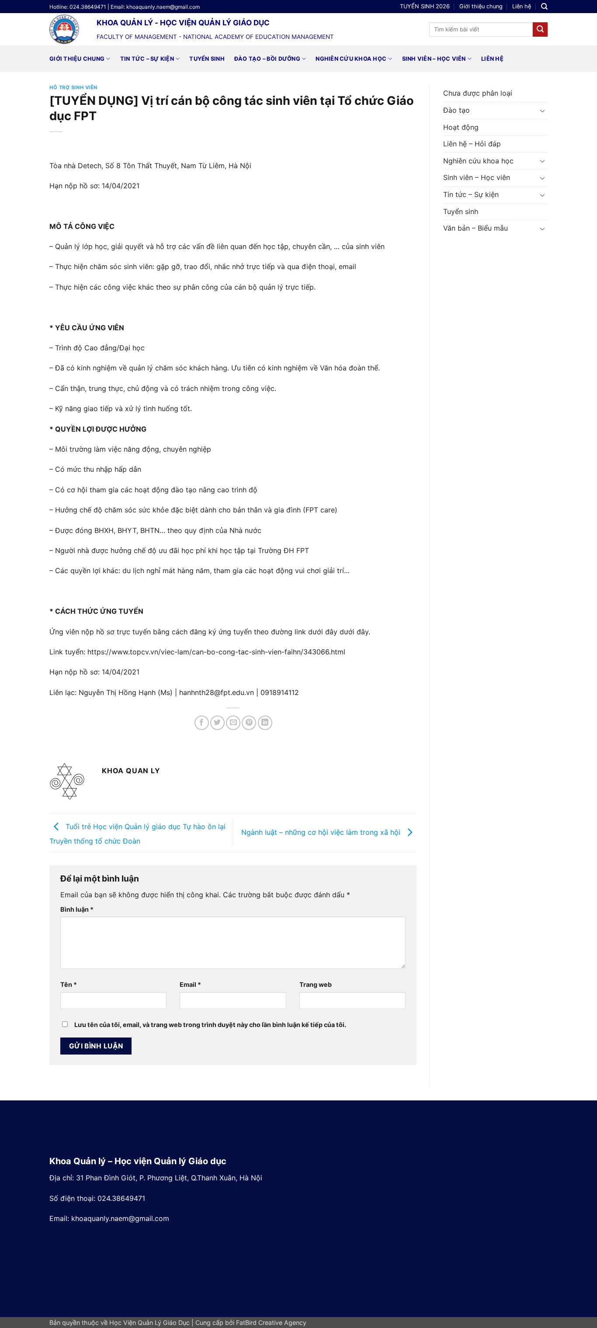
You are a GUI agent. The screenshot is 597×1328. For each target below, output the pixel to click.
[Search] (544, 6)
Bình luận (77, 909)
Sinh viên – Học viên (434, 58)
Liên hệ (521, 6)
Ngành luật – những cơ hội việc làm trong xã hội (322, 832)
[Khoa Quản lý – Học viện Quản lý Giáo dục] (66, 29)
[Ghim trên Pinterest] (249, 723)
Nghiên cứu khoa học (351, 58)
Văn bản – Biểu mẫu (475, 228)
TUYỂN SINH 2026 (425, 6)
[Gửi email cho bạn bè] (233, 723)
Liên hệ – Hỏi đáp (472, 143)
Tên (68, 984)
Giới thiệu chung (481, 6)
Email (190, 984)
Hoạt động (461, 127)
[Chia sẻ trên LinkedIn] (265, 723)
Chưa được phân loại (477, 93)
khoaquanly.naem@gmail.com (120, 1218)
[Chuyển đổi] (542, 110)
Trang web (315, 984)
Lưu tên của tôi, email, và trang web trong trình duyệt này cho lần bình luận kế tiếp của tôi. (210, 1024)
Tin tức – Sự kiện (147, 58)
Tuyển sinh (207, 58)
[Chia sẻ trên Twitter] (217, 723)
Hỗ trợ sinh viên (73, 87)
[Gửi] (540, 29)
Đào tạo (456, 110)
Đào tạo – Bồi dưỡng (267, 58)
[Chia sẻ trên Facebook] (201, 723)
